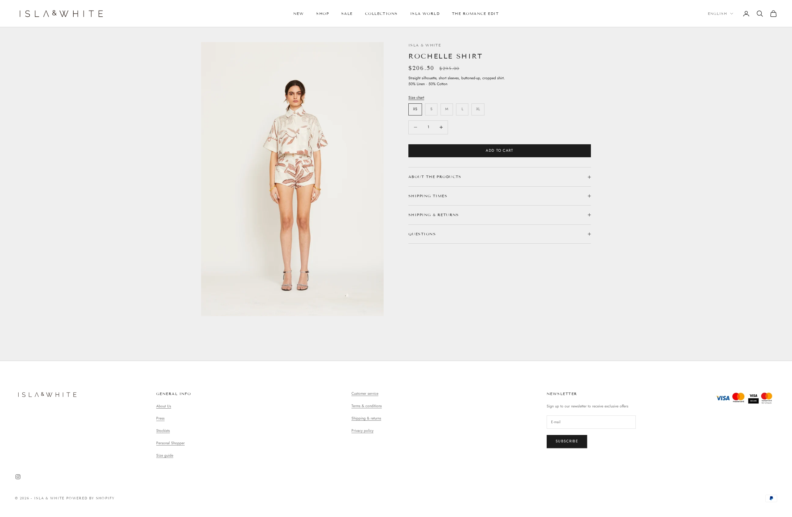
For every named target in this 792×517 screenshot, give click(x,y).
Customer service (364, 393)
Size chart (416, 97)
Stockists (163, 430)
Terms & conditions (366, 406)
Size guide (164, 455)
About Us (163, 406)
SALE (347, 13)
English (717, 13)
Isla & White (424, 45)
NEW (298, 13)
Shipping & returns (366, 418)
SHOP (322, 13)
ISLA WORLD (425, 13)
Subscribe (567, 441)
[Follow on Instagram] (18, 477)
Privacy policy (362, 430)
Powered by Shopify (90, 498)
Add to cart (500, 150)
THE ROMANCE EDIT (475, 13)
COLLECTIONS (381, 13)
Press (160, 418)
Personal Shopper (170, 443)
